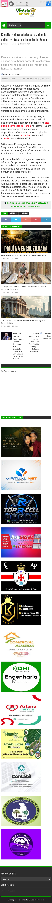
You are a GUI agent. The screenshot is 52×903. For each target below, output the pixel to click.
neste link (25, 135)
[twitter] (44, 2)
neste (6, 138)
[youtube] (40, 2)
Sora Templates (23, 900)
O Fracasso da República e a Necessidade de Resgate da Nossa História (23, 322)
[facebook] (50, 2)
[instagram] (47, 2)
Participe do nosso (16, 203)
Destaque (24, 213)
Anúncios (13, 213)
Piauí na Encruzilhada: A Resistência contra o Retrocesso (24, 255)
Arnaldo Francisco (37, 900)
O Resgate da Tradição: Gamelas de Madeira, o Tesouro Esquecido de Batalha (23, 288)
